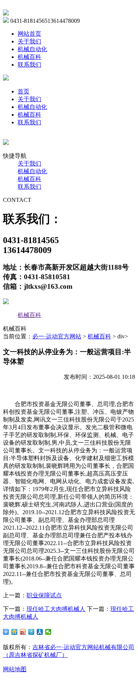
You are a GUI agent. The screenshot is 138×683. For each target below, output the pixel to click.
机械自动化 (32, 49)
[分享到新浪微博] (23, 632)
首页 (23, 91)
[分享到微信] (48, 632)
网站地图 (14, 669)
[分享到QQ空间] (14, 632)
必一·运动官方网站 (56, 336)
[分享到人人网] (40, 632)
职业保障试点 (44, 595)
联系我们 (29, 64)
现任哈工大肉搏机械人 (55, 609)
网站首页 (29, 34)
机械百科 (29, 57)
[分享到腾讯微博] (31, 632)
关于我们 (29, 41)
